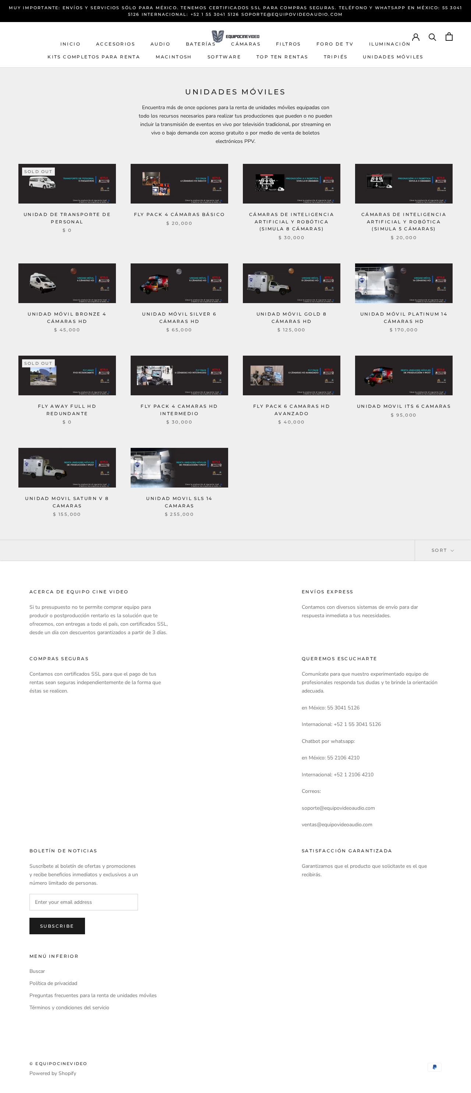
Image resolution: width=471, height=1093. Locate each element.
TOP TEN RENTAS (282, 57)
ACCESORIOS (115, 44)
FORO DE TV (335, 44)
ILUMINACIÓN (390, 44)
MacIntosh (174, 57)
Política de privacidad (53, 983)
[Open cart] (449, 36)
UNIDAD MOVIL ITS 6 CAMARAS (404, 406)
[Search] (432, 36)
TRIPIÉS (336, 57)
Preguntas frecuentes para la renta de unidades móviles (93, 995)
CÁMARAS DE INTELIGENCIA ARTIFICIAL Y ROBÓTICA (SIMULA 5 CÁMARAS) (403, 222)
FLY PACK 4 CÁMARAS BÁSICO (179, 214)
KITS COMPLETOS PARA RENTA (93, 57)
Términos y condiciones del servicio (69, 1007)
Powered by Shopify (52, 1073)
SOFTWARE (224, 57)
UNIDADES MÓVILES (393, 57)
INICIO (70, 44)
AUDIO (160, 44)
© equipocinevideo (58, 1063)
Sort (440, 550)
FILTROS (288, 44)
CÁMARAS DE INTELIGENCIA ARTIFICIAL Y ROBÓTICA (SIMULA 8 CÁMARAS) (291, 222)
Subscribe (57, 926)
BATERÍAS (201, 44)
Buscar (37, 971)
